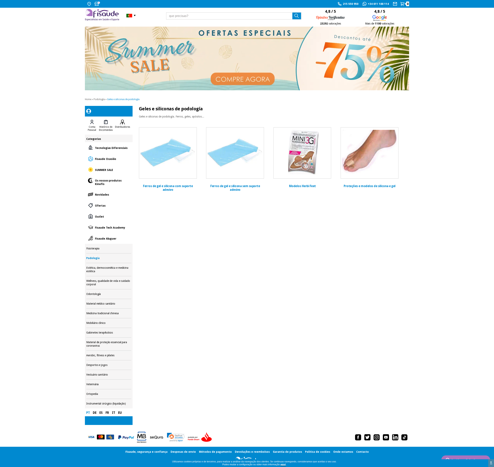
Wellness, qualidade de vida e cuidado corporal (108, 282)
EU (120, 413)
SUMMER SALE (108, 169)
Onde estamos (343, 451)
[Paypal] (126, 437)
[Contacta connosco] (395, 4)
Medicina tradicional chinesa (108, 313)
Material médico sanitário (108, 303)
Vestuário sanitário (108, 374)
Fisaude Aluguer (108, 238)
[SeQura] (156, 437)
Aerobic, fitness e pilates (108, 355)
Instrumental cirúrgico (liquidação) (108, 403)
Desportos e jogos (108, 365)
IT (113, 413)
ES (101, 413)
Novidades (108, 194)
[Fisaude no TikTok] (404, 437)
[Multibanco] (141, 437)
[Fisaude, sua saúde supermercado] (103, 15)
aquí (283, 464)
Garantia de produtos (287, 451)
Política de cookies (317, 451)
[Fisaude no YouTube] (386, 437)
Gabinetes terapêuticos (108, 332)
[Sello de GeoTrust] (176, 437)
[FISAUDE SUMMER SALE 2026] (247, 58)
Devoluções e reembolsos (252, 451)
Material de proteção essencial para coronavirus (108, 344)
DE (94, 413)
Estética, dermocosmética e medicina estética (108, 269)
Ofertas (108, 205)
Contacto (362, 451)
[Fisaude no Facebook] (358, 437)
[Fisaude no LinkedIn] (395, 437)
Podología (99, 99)
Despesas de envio (183, 451)
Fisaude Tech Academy (108, 227)
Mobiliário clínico (108, 323)
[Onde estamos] (89, 4)
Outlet (108, 216)
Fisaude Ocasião (108, 158)
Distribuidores (122, 127)
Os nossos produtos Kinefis (108, 182)
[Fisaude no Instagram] (377, 437)
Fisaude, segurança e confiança (146, 451)
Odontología (108, 294)
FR (107, 413)
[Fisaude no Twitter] (367, 437)
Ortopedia (108, 394)
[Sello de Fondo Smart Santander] (201, 437)
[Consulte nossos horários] (97, 4)
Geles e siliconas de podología (123, 99)
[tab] (92, 125)
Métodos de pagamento (215, 451)
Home (88, 99)
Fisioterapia (108, 248)
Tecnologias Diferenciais (108, 147)
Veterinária (108, 384)
